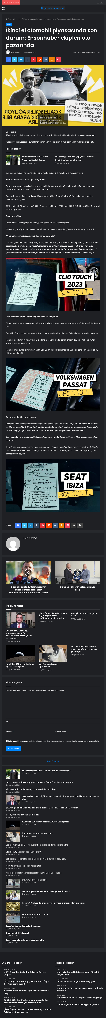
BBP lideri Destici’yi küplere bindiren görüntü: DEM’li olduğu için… (36, 859)
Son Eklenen (53, 761)
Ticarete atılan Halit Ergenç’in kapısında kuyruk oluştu (42, 2)
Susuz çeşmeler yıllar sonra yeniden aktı (25, 940)
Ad (8, 722)
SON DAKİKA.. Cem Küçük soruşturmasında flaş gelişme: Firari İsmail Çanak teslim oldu (19, 634)
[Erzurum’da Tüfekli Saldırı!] (13, 883)
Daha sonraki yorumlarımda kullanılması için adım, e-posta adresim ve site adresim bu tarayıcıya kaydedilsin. (53, 741)
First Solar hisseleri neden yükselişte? (23, 866)
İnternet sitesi (60, 731)
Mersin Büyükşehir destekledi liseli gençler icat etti (46, 891)
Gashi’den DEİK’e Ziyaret (17, 933)
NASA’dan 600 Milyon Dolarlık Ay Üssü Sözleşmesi (20, 665)
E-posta (10, 731)
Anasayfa (11, 19)
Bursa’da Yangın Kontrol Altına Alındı (23, 926)
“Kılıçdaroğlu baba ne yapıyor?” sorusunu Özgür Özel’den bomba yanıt (39, 782)
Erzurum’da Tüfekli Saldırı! (34, 880)
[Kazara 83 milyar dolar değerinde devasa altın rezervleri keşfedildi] (13, 906)
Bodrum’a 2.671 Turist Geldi (35, 914)
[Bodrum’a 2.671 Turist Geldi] (13, 918)
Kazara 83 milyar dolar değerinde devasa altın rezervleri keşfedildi (53, 903)
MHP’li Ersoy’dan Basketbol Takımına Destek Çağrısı (46, 770)
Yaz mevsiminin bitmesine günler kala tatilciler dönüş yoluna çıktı (84, 649)
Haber (19, 19)
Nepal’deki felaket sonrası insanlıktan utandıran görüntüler (34, 873)
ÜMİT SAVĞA (16, 52)
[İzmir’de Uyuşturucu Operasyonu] (53, 653)
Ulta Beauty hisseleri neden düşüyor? (23, 852)
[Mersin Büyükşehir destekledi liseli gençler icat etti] (13, 895)
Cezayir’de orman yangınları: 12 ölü (85, 614)
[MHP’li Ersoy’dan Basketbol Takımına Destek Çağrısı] (13, 160)
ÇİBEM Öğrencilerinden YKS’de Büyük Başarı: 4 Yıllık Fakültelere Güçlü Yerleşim (53, 616)
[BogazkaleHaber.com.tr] (53, 8)
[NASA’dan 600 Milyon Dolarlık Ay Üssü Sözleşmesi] (20, 653)
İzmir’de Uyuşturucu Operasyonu (48, 665)
